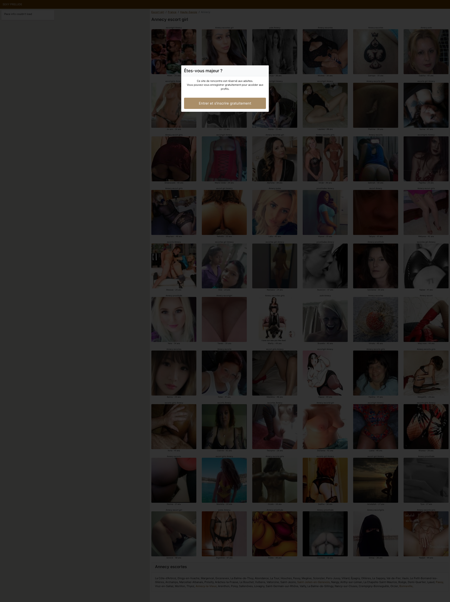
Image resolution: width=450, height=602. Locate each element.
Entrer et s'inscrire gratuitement (225, 103)
